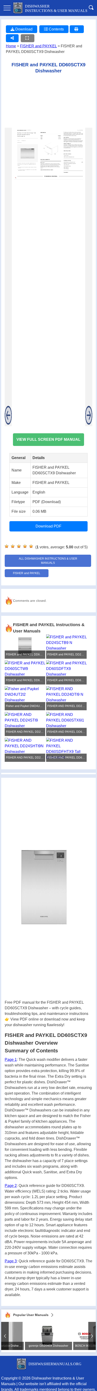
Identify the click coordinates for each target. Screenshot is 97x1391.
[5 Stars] (31, 546)
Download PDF (48, 526)
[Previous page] (8, 277)
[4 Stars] (25, 546)
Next (92, 1336)
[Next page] (88, 277)
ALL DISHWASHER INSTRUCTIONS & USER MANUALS (48, 561)
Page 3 (11, 1261)
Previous (5, 1336)
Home (11, 46)
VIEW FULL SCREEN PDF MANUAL (48, 439)
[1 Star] (6, 546)
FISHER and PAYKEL (38, 46)
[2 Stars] (13, 546)
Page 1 (11, 1060)
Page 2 (11, 1186)
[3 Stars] (19, 546)
